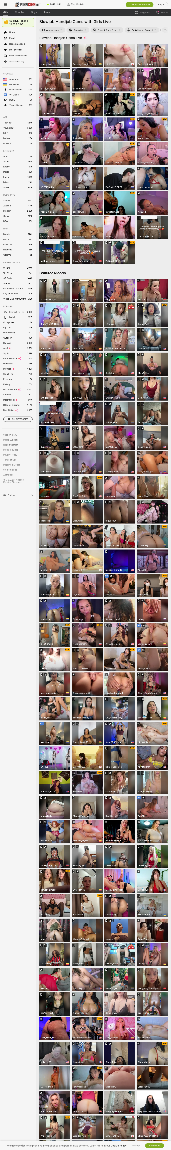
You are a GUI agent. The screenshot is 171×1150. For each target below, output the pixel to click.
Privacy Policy (10, 455)
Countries (78, 30)
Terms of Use (9, 460)
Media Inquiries (10, 450)
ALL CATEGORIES (20, 419)
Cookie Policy (118, 1145)
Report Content (10, 445)
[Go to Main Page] (27, 4)
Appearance (52, 30)
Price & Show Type (107, 30)
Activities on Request (142, 30)
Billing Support (10, 440)
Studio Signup (10, 470)
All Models (8, 475)
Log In (161, 4)
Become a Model (11, 465)
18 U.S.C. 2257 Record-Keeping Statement (14, 481)
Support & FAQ (10, 435)
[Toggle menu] (5, 4)
